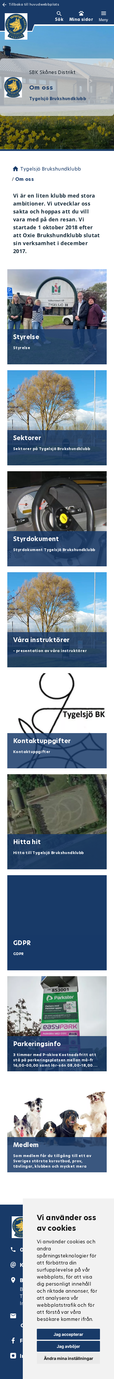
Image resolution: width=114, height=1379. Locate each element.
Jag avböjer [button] (68, 1346)
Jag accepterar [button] (68, 1334)
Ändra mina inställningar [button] (68, 1358)
